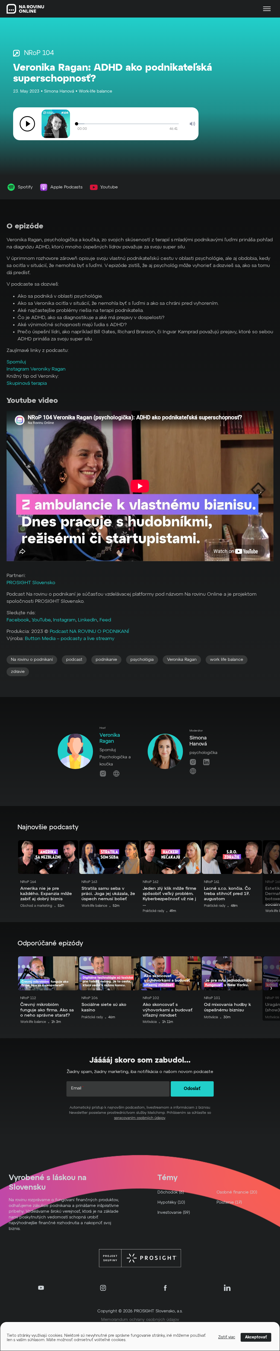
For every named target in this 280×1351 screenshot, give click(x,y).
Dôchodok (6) (171, 1192)
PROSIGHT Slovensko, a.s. (158, 1311)
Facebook (18, 620)
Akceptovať (256, 1337)
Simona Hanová (59, 91)
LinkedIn (87, 620)
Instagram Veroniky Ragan (36, 369)
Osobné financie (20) (237, 1192)
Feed (105, 620)
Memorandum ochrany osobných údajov (140, 1320)
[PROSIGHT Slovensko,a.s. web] (140, 1258)
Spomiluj (16, 362)
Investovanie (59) (174, 1213)
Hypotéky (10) (171, 1202)
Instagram (64, 620)
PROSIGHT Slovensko (31, 582)
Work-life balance (95, 91)
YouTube (41, 620)
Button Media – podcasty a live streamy (69, 638)
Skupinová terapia (27, 383)
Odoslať (192, 1089)
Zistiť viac (226, 1337)
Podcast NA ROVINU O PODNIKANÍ (89, 631)
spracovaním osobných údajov (139, 1118)
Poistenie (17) (229, 1202)
